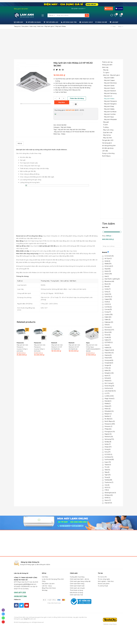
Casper (108, 299)
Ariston (108, 274)
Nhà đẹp (44, 590)
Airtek (107, 261)
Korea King (109, 386)
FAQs (43, 581)
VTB (107, 490)
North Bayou (106, 156)
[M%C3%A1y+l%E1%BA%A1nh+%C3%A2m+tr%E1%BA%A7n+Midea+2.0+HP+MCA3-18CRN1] (57, 70)
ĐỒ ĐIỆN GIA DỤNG (34, 22)
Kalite (107, 370)
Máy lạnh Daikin (109, 78)
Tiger (108, 475)
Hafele (108, 347)
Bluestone (109, 281)
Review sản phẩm (104, 583)
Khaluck (108, 380)
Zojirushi (108, 503)
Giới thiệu (45, 577)
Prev (114, 26)
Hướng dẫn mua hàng (77, 577)
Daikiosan (109, 322)
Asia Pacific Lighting (112, 279)
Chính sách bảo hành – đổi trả (79, 579)
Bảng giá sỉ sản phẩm (21, 9)
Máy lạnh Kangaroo (110, 104)
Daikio (107, 319)
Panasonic (110, 424)
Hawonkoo (109, 353)
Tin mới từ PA (102, 577)
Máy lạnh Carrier (109, 85)
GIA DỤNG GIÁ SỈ (87, 22)
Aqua (107, 269)
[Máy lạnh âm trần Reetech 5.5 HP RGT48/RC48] (74, 334)
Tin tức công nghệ (104, 579)
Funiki (108, 337)
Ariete (108, 271)
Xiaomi (108, 500)
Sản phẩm (25, 26)
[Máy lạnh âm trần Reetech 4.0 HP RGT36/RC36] (57, 334)
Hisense (108, 355)
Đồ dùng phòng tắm (109, 145)
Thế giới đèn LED (107, 140)
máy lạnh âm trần (63, 129)
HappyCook (109, 350)
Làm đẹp (105, 151)
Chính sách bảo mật (76, 595)
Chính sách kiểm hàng (77, 583)
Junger (108, 365)
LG (107, 393)
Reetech (109, 436)
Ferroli (107, 335)
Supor (108, 462)
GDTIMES (109, 342)
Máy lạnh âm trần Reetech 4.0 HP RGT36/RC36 (57, 347)
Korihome (109, 388)
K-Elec (108, 368)
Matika (108, 403)
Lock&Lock (109, 396)
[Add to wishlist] (71, 104)
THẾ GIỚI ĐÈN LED (52, 22)
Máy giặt (106, 122)
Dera (107, 325)
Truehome (109, 482)
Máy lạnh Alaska (109, 109)
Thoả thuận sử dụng (76, 590)
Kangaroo (109, 373)
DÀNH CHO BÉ (102, 22)
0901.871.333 (20, 592)
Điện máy (33, 26)
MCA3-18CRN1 (90, 132)
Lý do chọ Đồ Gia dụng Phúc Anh (53, 579)
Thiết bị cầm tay (107, 62)
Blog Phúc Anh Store (49, 588)
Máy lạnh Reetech (110, 91)
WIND (107, 498)
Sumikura (109, 457)
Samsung (109, 439)
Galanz (108, 340)
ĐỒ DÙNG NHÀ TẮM (70, 22)
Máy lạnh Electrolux (110, 83)
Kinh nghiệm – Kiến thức (106, 581)
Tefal (107, 470)
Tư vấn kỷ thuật (103, 586)
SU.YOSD (108, 454)
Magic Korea (109, 398)
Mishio (107, 408)
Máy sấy (105, 70)
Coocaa (108, 309)
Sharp (108, 447)
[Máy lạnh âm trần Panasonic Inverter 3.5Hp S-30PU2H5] (40, 334)
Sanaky (108, 442)
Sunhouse (109, 459)
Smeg (107, 449)
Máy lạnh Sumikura (110, 111)
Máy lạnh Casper (109, 80)
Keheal (108, 378)
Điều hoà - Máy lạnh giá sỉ (45, 26)
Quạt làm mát (107, 132)
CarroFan (108, 296)
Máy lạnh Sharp (109, 106)
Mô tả (20, 143)
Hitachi (108, 358)
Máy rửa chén (107, 138)
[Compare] (76, 104)
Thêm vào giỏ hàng (77, 98)
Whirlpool (109, 495)
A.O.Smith (109, 256)
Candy (108, 289)
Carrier (108, 294)
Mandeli (108, 401)
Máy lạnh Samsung (110, 93)
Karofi (107, 375)
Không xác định (107, 65)
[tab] (19, 143)
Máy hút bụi (107, 135)
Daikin (108, 317)
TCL (107, 467)
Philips (108, 429)
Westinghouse (110, 492)
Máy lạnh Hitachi (109, 88)
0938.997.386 (20, 596)
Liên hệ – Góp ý (47, 586)
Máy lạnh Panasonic (110, 101)
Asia (107, 276)
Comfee (108, 307)
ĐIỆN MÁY (19, 22)
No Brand (108, 419)
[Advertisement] (68, 44)
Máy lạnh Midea (60, 26)
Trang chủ (17, 26)
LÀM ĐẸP (115, 22)
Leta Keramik (110, 391)
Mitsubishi (109, 411)
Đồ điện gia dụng (107, 148)
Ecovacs (108, 327)
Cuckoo (108, 314)
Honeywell (109, 360)
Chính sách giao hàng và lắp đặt (80, 581)
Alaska (108, 263)
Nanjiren (108, 414)
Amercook (109, 266)
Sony (107, 452)
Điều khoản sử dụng (76, 592)
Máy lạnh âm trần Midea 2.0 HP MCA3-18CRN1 (69, 132)
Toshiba (108, 480)
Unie (107, 485)
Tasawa (108, 464)
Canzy (107, 291)
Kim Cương (109, 383)
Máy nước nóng (108, 130)
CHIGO (108, 304)
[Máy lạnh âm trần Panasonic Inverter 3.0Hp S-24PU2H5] (22, 334)
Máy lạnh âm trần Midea (77, 129)
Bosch (108, 284)
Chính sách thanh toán (77, 586)
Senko (108, 444)
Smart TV (26, 619)
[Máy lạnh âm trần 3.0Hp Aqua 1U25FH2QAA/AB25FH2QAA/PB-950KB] (92, 334)
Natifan (108, 416)
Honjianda (109, 363)
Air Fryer (108, 258)
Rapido (108, 434)
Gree (107, 345)
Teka (107, 472)
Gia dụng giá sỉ (107, 143)
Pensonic (108, 426)
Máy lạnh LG (108, 96)
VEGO (107, 487)
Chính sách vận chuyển (77, 588)
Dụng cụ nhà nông (108, 153)
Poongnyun (110, 431)
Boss (107, 286)
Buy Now (62, 102)
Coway (108, 312)
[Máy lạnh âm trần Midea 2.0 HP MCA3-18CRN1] (54, 70)
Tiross (107, 477)
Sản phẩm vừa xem (48, 583)
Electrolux (109, 330)
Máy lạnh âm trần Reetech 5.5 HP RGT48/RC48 (74, 347)
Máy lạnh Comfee (110, 114)
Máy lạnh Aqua (109, 117)
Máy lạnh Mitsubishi (110, 119)
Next (119, 26)
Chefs (107, 302)
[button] (52, 15)
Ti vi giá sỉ (106, 72)
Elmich (108, 332)
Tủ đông (105, 127)
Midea (108, 406)
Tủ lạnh (105, 125)
